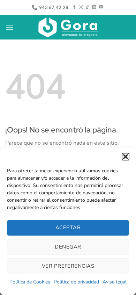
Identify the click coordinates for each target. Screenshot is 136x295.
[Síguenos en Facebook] (74, 7)
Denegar (68, 246)
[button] (125, 156)
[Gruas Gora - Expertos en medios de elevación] (68, 27)
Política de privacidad (76, 282)
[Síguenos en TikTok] (87, 7)
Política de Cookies (29, 282)
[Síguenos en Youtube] (101, 7)
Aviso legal (115, 282)
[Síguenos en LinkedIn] (94, 7)
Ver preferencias (68, 265)
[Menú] (9, 27)
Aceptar (68, 227)
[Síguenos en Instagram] (81, 7)
